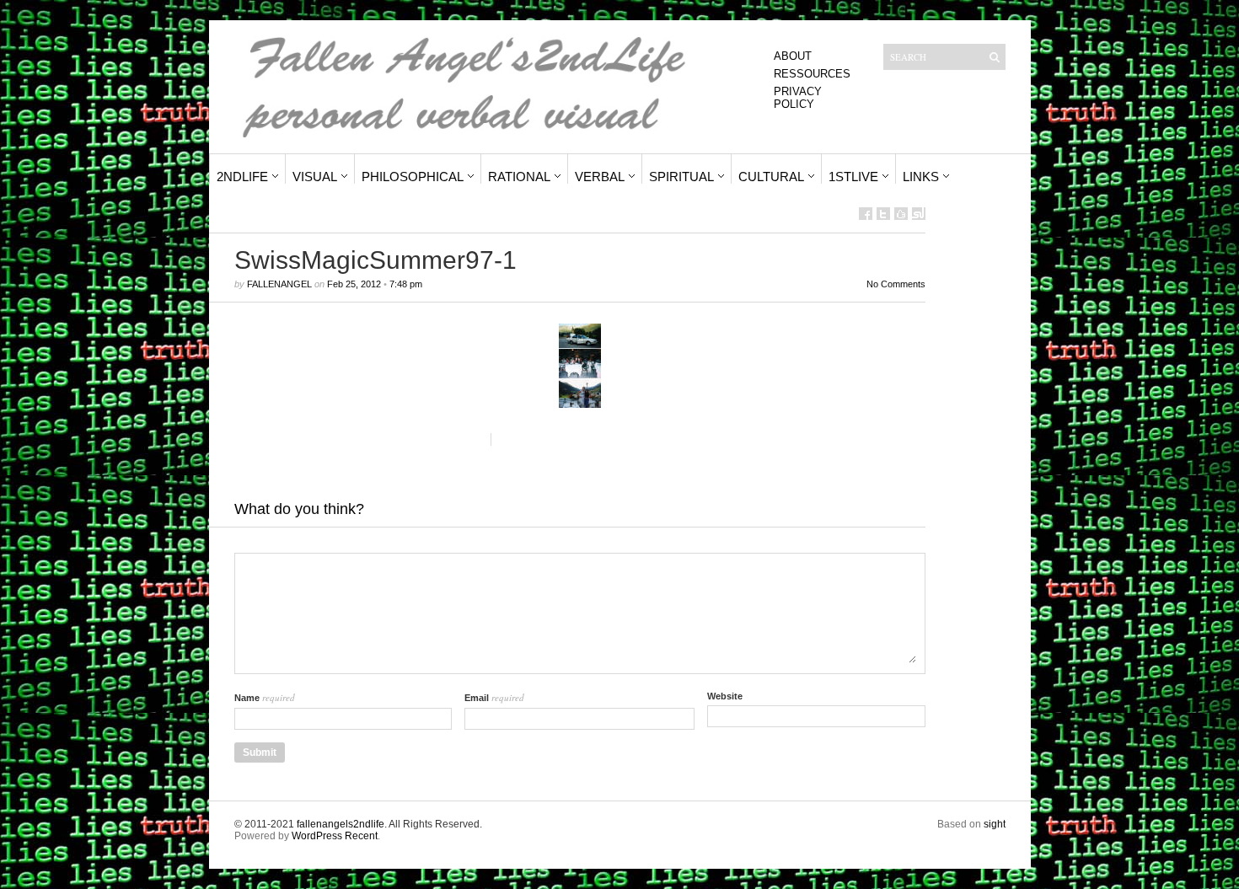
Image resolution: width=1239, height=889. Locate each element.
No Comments (895, 284)
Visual (314, 176)
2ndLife (242, 176)
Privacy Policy (798, 97)
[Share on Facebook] (865, 213)
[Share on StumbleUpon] (918, 213)
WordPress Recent (335, 836)
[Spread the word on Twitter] (883, 213)
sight (995, 824)
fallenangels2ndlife (340, 824)
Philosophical (413, 176)
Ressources (812, 73)
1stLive (853, 176)
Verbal (600, 176)
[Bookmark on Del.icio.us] (901, 213)
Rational (519, 176)
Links (921, 176)
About (793, 56)
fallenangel (279, 284)
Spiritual (681, 176)
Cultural (771, 176)
